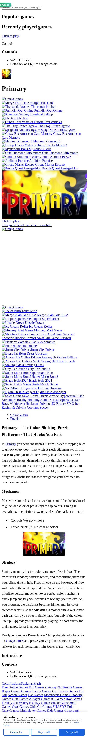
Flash (37, 683)
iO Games (58, 699)
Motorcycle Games (57, 695)
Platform (15, 683)
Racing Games (41, 691)
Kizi (59, 687)
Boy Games (74, 699)
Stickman (27, 683)
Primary (10, 444)
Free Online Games (15, 687)
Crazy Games (41, 703)
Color (5, 683)
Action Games (17, 695)
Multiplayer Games (33, 710)
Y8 (64, 706)
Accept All (72, 732)
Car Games (35, 695)
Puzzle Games (72, 687)
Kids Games (55, 710)
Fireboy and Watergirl (16, 703)
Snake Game (60, 703)
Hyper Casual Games (16, 691)
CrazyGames (19, 415)
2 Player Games (39, 699)
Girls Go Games (41, 706)
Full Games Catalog (42, 687)
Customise (16, 732)
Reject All (44, 732)
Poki (70, 706)
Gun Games (20, 699)
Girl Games (60, 691)
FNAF (57, 706)
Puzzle (14, 418)
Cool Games (20, 706)
